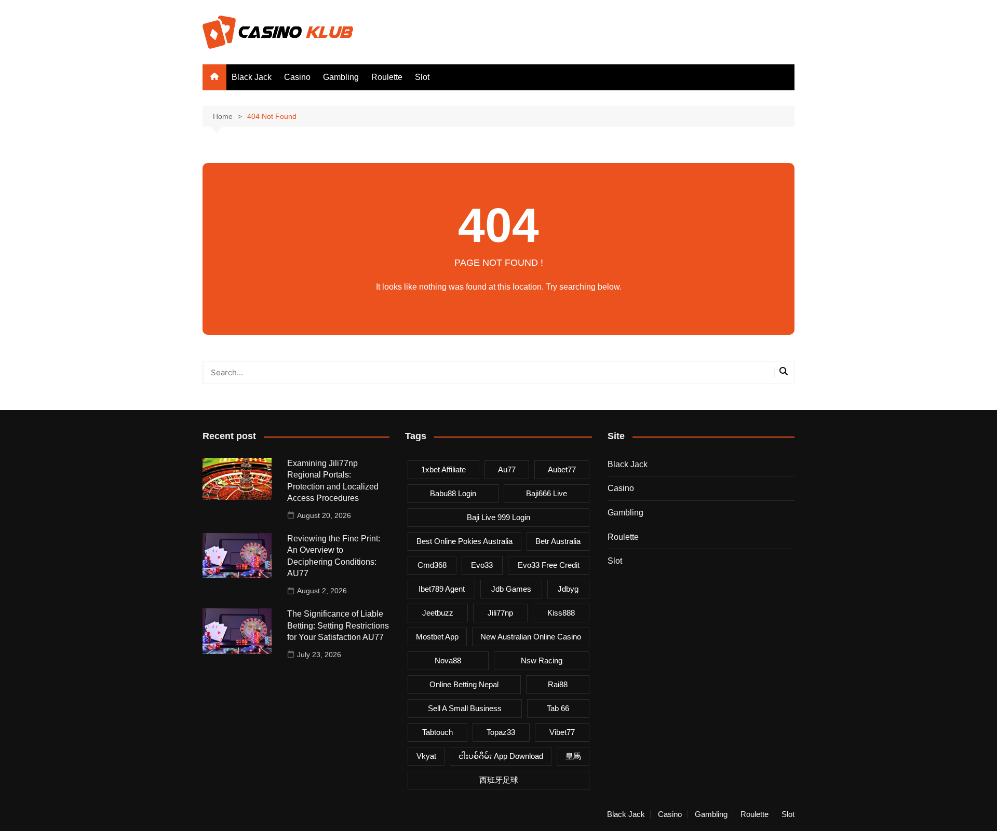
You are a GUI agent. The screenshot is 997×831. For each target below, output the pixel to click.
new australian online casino (530, 636)
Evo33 (482, 565)
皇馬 (573, 756)
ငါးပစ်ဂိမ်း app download (501, 756)
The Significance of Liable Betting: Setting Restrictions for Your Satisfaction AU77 (338, 625)
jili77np (500, 612)
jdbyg (568, 588)
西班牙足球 (498, 779)
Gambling (341, 77)
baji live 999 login (498, 517)
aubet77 (562, 469)
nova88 (448, 660)
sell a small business (465, 708)
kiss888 (561, 612)
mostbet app (437, 636)
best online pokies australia (464, 541)
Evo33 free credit (549, 565)
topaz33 (501, 732)
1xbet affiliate (443, 469)
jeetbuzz (437, 612)
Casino (297, 77)
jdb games (511, 588)
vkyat (426, 756)
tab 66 (558, 708)
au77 (507, 469)
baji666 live (546, 493)
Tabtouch (437, 732)
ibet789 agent (442, 588)
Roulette (386, 77)
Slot (422, 77)
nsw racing (541, 660)
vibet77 (562, 732)
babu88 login (453, 493)
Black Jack (252, 77)
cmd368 (432, 565)
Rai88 (558, 684)
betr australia (558, 541)
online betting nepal (463, 684)
